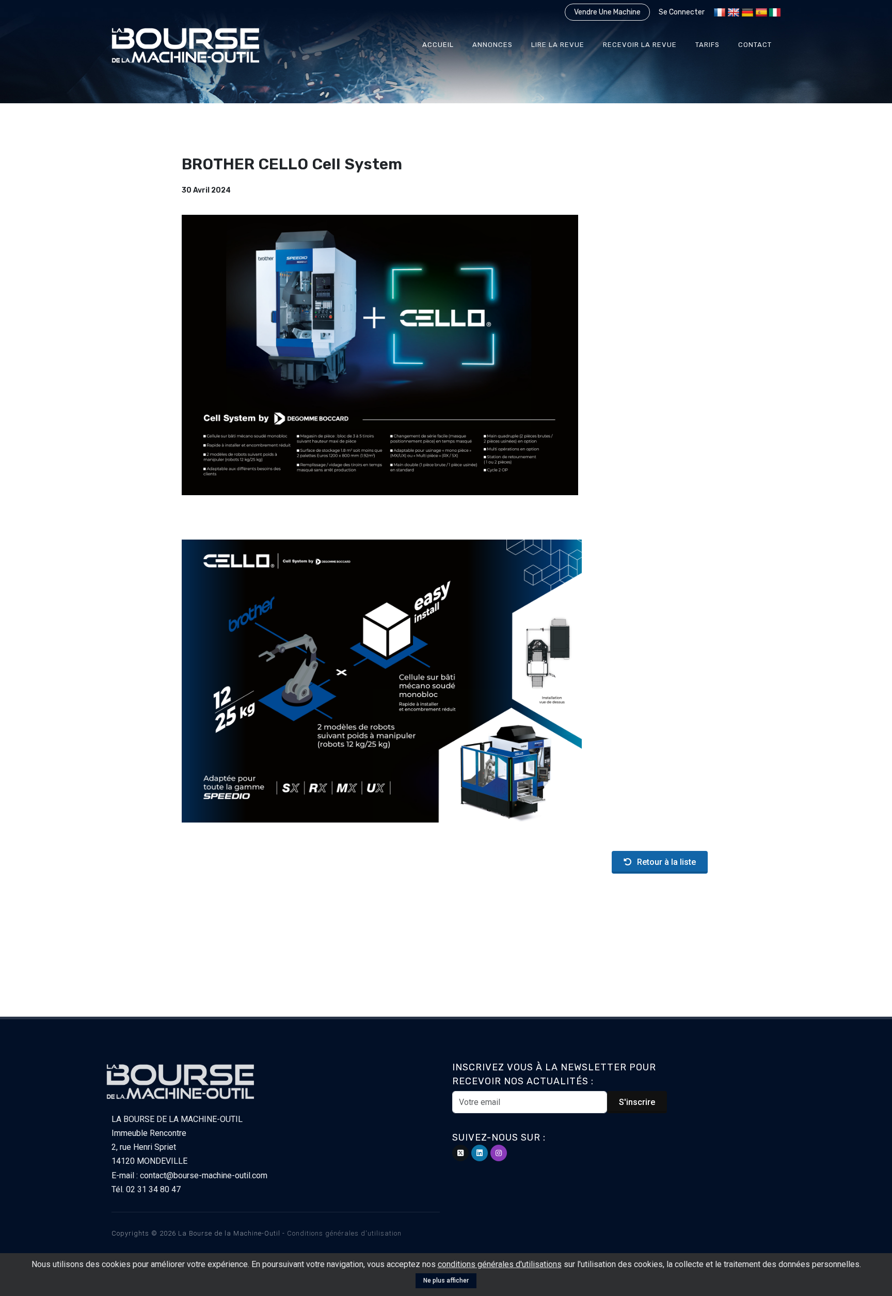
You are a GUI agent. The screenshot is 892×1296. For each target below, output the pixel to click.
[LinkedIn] (479, 1153)
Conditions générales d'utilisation (344, 1233)
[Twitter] (460, 1153)
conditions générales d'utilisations (500, 1264)
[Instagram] (498, 1153)
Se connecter (682, 12)
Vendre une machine (607, 12)
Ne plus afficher (446, 1280)
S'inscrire (637, 1102)
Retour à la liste (666, 862)
